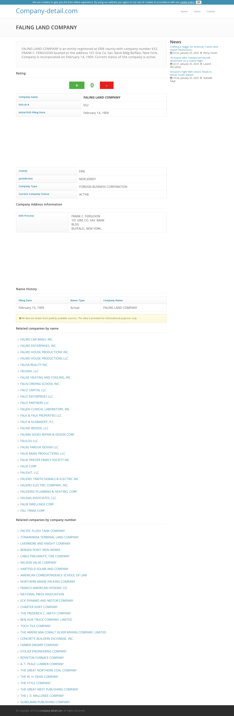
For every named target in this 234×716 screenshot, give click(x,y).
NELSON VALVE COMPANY (38, 562)
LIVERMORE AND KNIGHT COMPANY (45, 543)
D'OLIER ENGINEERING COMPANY (43, 651)
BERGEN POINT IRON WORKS (40, 550)
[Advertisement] (91, 143)
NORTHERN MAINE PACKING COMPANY (47, 581)
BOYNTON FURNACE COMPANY (42, 658)
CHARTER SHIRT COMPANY (39, 607)
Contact (210, 11)
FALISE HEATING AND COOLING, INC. (45, 377)
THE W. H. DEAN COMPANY (39, 677)
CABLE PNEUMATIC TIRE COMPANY (44, 556)
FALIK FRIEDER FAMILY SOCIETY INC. (45, 460)
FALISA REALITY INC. (34, 365)
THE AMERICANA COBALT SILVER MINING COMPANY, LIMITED (63, 632)
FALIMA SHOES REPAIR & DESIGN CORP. (47, 434)
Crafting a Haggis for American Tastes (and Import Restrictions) (194, 48)
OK (198, 2)
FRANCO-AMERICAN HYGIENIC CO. (44, 588)
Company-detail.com (47, 10)
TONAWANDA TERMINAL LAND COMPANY (49, 537)
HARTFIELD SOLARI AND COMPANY (44, 569)
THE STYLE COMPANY (35, 683)
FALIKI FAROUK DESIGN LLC (39, 447)
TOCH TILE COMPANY (35, 626)
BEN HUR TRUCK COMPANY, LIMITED (46, 619)
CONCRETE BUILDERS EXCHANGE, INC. (47, 638)
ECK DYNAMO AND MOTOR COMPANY (46, 600)
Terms (197, 11)
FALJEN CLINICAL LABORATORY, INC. (45, 409)
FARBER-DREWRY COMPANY (39, 645)
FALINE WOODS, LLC (34, 428)
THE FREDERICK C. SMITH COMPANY (45, 613)
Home (184, 11)
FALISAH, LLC (29, 371)
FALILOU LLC (29, 441)
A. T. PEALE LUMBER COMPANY (42, 664)
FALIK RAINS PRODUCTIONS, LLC (42, 453)
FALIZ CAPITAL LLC (33, 390)
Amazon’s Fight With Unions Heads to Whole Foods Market (191, 73)
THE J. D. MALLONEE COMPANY (42, 696)
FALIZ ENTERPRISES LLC (36, 396)
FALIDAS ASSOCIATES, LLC (38, 498)
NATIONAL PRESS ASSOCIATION (42, 594)
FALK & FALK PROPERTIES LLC (40, 415)
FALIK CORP (28, 466)
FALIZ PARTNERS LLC (34, 403)
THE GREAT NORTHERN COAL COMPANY (48, 670)
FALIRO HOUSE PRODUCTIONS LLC (44, 358)
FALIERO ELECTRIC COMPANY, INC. (44, 485)
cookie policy (187, 2)
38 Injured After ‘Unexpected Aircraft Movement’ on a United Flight (190, 59)
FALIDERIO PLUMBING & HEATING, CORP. (49, 491)
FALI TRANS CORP (32, 510)
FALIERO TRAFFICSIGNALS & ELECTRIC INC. (49, 479)
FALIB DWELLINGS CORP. (37, 504)
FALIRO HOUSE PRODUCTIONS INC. (44, 352)
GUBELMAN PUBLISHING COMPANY (45, 702)
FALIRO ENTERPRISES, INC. (38, 346)
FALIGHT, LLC (29, 472)
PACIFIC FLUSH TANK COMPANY (42, 531)
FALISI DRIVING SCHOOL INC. (40, 384)
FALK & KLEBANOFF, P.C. (37, 422)
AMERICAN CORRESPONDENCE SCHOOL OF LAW (53, 575)
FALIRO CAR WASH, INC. (36, 339)
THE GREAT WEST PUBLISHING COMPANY (49, 689)
